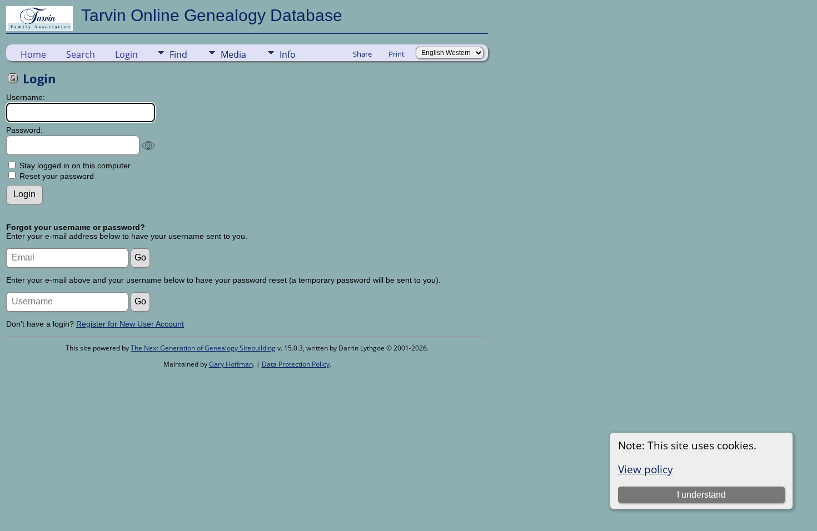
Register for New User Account (130, 323)
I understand (701, 494)
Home (33, 54)
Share (362, 54)
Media (233, 54)
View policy (645, 469)
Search (80, 54)
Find (178, 54)
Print (396, 54)
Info (288, 54)
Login (126, 54)
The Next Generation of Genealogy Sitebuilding (203, 348)
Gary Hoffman (231, 364)
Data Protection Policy (296, 364)
